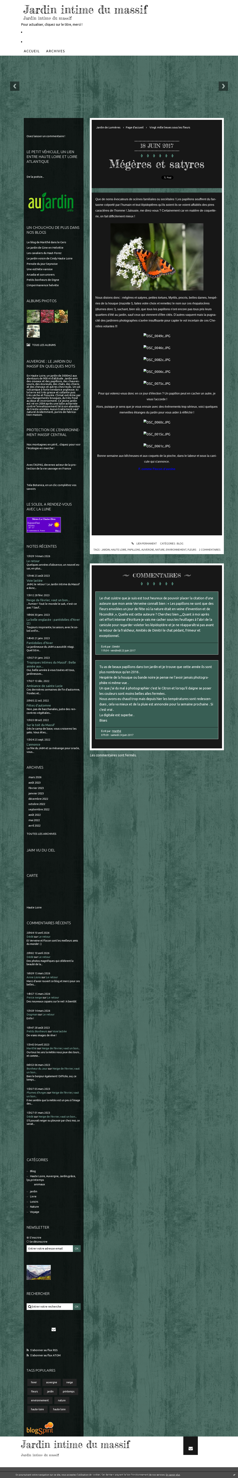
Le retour (33, 561)
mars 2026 (34, 777)
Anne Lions (34, 977)
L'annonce (33, 744)
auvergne (51, 1382)
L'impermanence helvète (43, 285)
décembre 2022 (38, 798)
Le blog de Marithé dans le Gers (46, 242)
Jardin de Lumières (108, 127)
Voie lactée (35, 580)
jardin (33, 1191)
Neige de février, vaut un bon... (48, 600)
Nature (34, 1206)
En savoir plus (173, 1475)
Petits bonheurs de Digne (43, 279)
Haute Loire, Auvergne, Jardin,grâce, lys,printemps (51, 1178)
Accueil (32, 51)
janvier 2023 (36, 793)
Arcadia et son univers (41, 274)
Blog (33, 1171)
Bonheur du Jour (37, 1068)
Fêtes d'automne (39, 705)
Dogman (32, 1014)
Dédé (30, 936)
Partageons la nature (41, 41)
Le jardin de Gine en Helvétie (45, 247)
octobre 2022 (36, 804)
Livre (33, 1196)
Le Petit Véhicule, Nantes (44, 32)
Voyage (34, 1211)
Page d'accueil (135, 127)
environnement (40, 1400)
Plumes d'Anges (37, 1092)
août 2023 (34, 782)
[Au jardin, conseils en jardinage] (51, 202)
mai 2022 (34, 820)
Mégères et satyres (156, 164)
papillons (134, 549)
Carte (32, 875)
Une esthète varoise (40, 269)
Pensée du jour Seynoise (42, 263)
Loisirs (34, 1201)
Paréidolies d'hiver (40, 643)
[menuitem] (32, 51)
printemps (69, 1391)
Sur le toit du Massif (40, 725)
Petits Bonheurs (37, 1031)
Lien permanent (146, 543)
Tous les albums (44, 344)
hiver (34, 1382)
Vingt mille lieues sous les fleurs (169, 127)
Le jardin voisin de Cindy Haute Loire (50, 258)
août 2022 (34, 814)
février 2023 (36, 788)
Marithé (32, 1048)
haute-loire (37, 1409)
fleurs (34, 1391)
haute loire (59, 1409)
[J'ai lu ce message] (234, 1474)
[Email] (53, 1329)
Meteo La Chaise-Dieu (43, 519)
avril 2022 (34, 825)
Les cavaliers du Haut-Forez (44, 253)
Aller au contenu (14, 4)
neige (69, 1382)
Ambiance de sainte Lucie (45, 686)
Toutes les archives (41, 833)
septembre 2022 (38, 809)
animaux (39, 1184)
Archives (55, 51)
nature (62, 1400)
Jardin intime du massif (85, 9)
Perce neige (34, 997)
